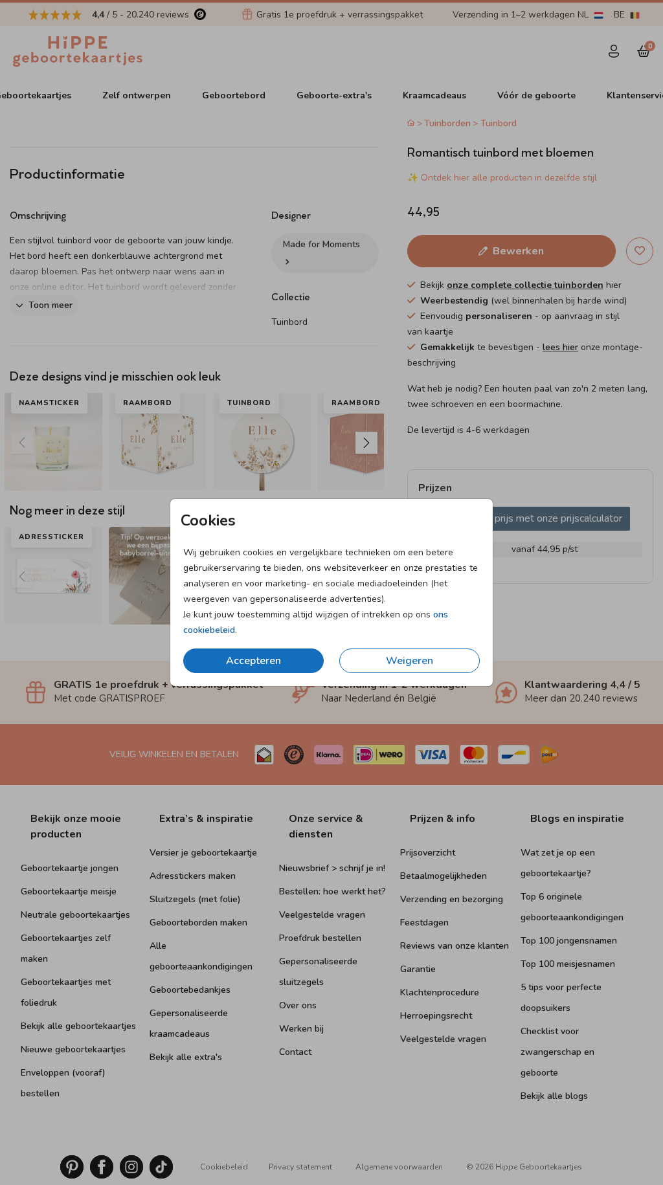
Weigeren (409, 661)
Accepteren (253, 661)
